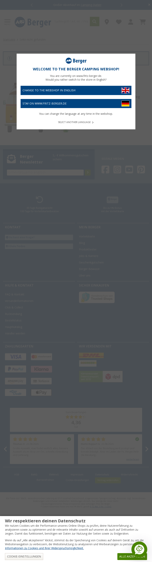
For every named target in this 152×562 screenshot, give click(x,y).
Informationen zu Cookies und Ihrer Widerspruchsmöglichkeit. (44, 548)
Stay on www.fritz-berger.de (44, 103)
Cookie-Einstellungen (24, 556)
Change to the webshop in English (49, 90)
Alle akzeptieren (132, 556)
